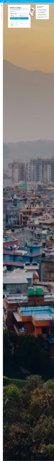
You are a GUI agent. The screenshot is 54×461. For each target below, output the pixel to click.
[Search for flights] (1, 4)
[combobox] (13, 11)
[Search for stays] (1, 6)
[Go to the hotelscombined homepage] (6, 1)
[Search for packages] (1, 9)
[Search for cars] (1, 7)
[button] (1, 1)
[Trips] (1, 13)
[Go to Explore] (1, 11)
